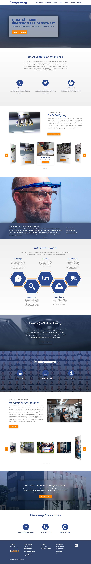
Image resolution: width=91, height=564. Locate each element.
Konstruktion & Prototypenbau (28, 553)
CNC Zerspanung (28, 546)
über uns (13, 426)
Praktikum (43, 549)
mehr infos (13, 161)
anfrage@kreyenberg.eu (26, 532)
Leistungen (54, 2)
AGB (57, 553)
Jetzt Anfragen (20, 32)
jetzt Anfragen (45, 496)
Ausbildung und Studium (46, 548)
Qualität (61, 2)
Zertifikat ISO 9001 (60, 548)
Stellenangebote (44, 546)
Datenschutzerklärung (14, 559)
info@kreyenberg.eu (15, 551)
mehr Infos (45, 342)
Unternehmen (79, 2)
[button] (6, 155)
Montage (27, 555)
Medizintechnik (48, 2)
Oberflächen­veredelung (30, 551)
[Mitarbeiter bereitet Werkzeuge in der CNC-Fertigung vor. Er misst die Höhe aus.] (64, 421)
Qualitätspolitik (59, 549)
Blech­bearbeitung (28, 549)
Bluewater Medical (71, 233)
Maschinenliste (59, 551)
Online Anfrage (65, 532)
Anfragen (73, 2)
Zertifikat (60, 546)
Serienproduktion (39, 2)
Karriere (66, 2)
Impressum (22, 559)
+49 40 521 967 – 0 (45, 532)
